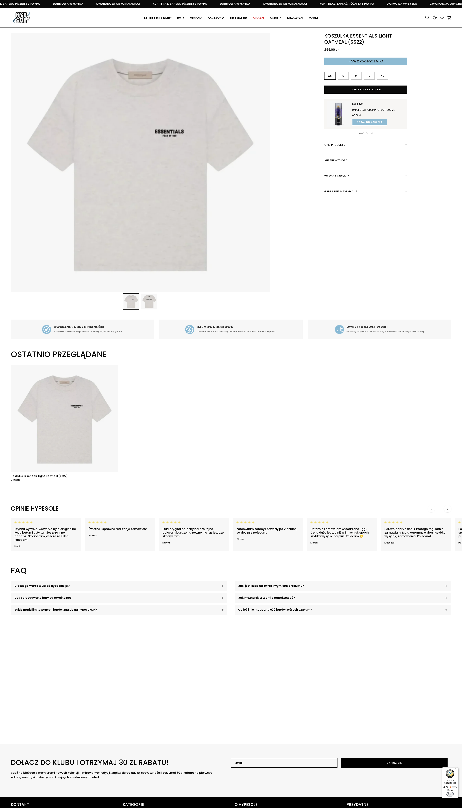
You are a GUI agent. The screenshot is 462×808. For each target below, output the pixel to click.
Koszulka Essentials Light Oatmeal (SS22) (39, 476)
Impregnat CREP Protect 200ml (373, 110)
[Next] (447, 508)
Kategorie (133, 804)
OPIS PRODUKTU (334, 145)
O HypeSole (246, 804)
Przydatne (357, 804)
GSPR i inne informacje (340, 191)
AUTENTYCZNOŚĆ (336, 160)
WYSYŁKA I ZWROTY (337, 176)
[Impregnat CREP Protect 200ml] (338, 114)
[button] (216, 17)
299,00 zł (17, 480)
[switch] (450, 794)
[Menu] (456, 769)
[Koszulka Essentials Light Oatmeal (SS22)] (131, 301)
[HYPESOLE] (21, 17)
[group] (231, 423)
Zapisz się (394, 763)
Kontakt (20, 804)
